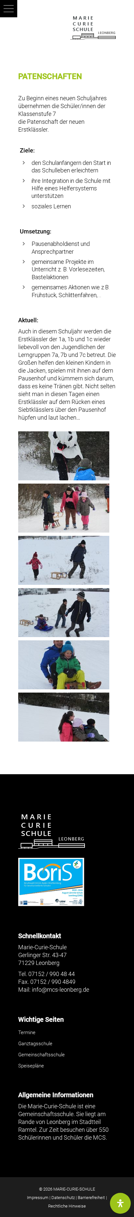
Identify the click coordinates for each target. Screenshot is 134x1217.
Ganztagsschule (35, 1044)
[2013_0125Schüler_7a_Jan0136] (67, 717)
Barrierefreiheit (91, 1197)
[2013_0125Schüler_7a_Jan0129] (67, 612)
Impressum (37, 1197)
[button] (8, 8)
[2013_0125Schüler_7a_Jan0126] (67, 560)
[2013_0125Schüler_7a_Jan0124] (67, 455)
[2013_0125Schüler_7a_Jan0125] (67, 508)
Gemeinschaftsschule (41, 1055)
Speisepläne (31, 1066)
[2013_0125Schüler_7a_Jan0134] (67, 664)
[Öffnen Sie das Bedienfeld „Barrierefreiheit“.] (120, 1203)
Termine (26, 1032)
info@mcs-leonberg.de (60, 989)
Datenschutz (63, 1197)
